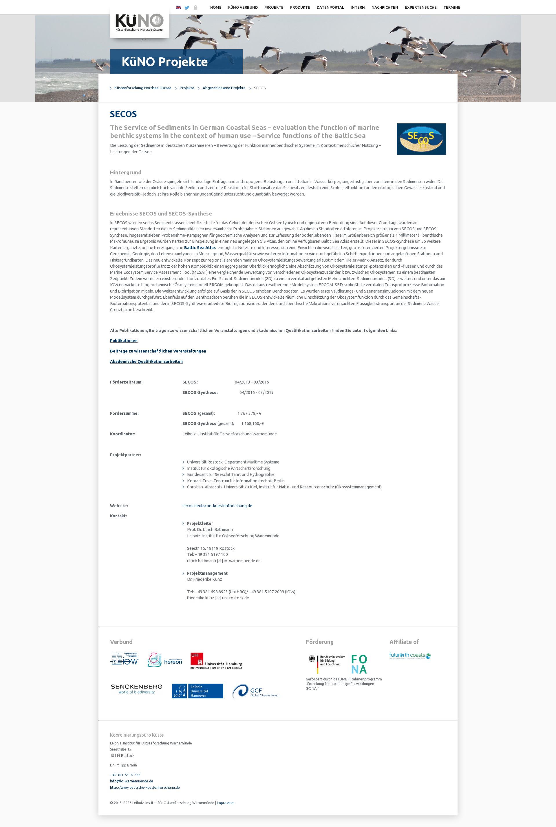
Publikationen (124, 340)
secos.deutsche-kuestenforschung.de (217, 505)
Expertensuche (421, 7)
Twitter (187, 8)
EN (178, 7)
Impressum (226, 803)
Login (195, 8)
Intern (358, 7)
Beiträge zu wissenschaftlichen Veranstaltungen (158, 351)
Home (216, 7)
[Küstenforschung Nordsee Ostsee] (139, 22)
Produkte (300, 7)
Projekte (274, 7)
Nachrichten (385, 7)
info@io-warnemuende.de (131, 781)
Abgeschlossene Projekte (224, 88)
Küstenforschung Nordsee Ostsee (143, 88)
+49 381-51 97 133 (125, 775)
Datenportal (330, 7)
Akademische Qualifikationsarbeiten (146, 361)
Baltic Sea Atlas (200, 247)
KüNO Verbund (243, 7)
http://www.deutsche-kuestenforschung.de (145, 787)
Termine (451, 7)
